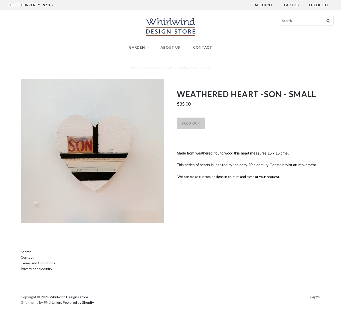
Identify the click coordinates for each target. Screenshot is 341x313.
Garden (137, 47)
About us (170, 47)
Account (264, 5)
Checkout (319, 5)
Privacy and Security (36, 269)
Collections (152, 67)
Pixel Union (52, 302)
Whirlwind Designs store (69, 297)
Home (136, 67)
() (291, 5)
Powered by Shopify (78, 302)
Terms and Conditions (38, 263)
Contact (202, 47)
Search (26, 252)
